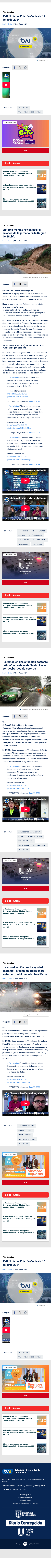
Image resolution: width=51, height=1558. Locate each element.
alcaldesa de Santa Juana (29, 832)
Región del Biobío (35, 535)
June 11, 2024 (34, 401)
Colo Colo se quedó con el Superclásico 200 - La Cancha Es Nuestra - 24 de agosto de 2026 (19, 187)
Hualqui (21, 535)
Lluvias (21, 836)
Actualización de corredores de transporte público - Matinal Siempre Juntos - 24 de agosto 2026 (17, 173)
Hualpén (41, 531)
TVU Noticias (8, 12)
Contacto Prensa (25, 1501)
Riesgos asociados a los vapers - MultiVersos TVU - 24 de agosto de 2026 (18, 200)
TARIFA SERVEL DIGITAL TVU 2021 (14, 1490)
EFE (33, 531)
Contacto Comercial (25, 1498)
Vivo (25, 150)
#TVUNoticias (13, 377)
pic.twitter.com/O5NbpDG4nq (19, 428)
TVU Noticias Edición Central (29, 112)
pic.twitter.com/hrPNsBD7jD (18, 1082)
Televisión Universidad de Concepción (27, 1471)
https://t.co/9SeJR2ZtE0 (17, 394)
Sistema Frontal (39, 540)
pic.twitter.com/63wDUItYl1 (18, 397)
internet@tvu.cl (25, 1495)
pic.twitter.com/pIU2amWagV (19, 460)
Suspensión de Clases (26, 1139)
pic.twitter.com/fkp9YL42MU (18, 788)
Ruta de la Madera (26, 841)
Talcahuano (23, 544)
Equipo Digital (7, 24)
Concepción (23, 531)
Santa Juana (23, 540)
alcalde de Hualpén (26, 1126)
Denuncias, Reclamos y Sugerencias (25, 1504)
